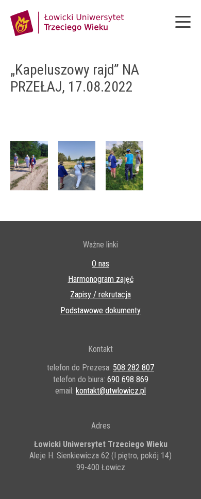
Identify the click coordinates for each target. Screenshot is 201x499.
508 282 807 (133, 367)
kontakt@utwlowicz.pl (111, 391)
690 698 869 (127, 379)
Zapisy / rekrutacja (100, 294)
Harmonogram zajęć (100, 279)
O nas (100, 264)
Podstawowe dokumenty (100, 310)
